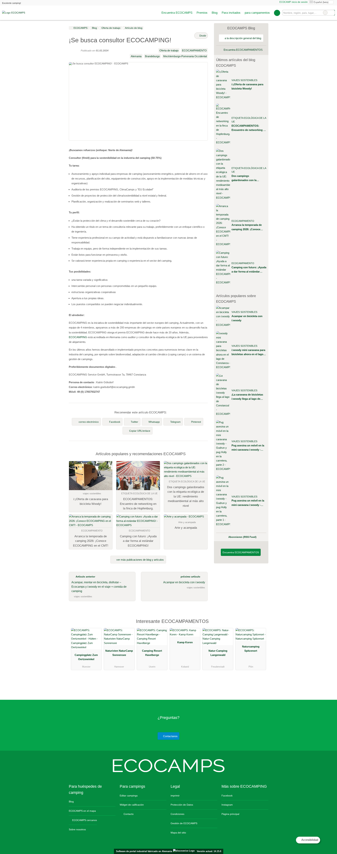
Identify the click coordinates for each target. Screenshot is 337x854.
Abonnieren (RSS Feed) (242, 537)
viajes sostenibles (244, 80)
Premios (202, 12)
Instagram (227, 804)
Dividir (202, 35)
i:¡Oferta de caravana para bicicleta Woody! (247, 86)
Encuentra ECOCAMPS (176, 12)
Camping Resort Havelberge (152, 652)
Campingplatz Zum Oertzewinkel (86, 657)
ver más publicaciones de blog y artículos (140, 559)
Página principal (230, 814)
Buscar (332, 12)
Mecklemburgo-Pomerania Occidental (185, 56)
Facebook (114, 421)
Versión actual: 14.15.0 (209, 851)
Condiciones (177, 814)
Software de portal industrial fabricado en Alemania (143, 851)
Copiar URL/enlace (139, 430)
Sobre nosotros (77, 829)
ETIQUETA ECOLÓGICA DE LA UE (249, 120)
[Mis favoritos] (277, 12)
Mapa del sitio (178, 832)
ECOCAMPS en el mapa (82, 810)
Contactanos (170, 736)
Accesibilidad (309, 839)
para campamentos (257, 12)
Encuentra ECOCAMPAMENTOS (243, 49)
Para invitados (231, 12)
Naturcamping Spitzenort (250, 648)
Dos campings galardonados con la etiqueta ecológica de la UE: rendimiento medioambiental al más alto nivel (249, 178)
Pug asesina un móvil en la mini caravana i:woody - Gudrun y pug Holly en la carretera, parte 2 (248, 448)
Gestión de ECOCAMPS (184, 823)
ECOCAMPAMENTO (194, 50)
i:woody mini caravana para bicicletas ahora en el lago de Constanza (248, 352)
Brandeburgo (152, 56)
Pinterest (196, 421)
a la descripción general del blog (242, 38)
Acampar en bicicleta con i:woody (247, 318)
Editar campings (129, 795)
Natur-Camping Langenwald (218, 652)
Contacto (128, 814)
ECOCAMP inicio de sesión (293, 2)
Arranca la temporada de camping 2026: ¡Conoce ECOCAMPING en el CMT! (248, 227)
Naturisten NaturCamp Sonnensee (119, 652)
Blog (214, 12)
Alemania (136, 56)
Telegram (175, 421)
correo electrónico (89, 421)
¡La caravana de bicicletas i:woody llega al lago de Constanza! (247, 397)
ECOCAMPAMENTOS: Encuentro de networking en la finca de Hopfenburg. (249, 128)
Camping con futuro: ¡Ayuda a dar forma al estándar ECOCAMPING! (249, 270)
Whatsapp (154, 421)
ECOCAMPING (78, 337)
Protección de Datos (182, 804)
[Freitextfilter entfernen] (325, 12)
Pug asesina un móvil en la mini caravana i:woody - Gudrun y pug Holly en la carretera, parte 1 (248, 503)
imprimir (175, 795)
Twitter (134, 421)
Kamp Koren (185, 642)
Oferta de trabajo (169, 50)
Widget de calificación (132, 804)
